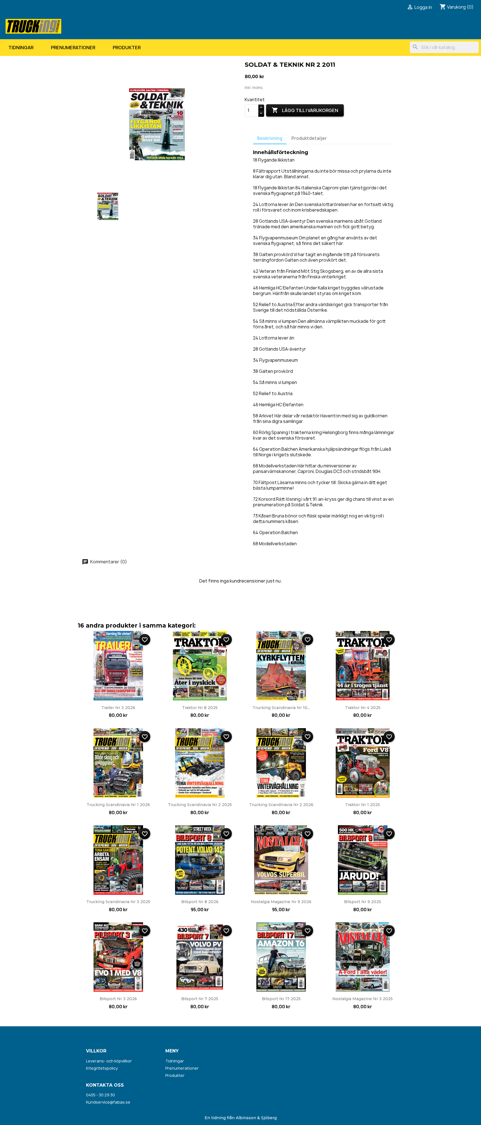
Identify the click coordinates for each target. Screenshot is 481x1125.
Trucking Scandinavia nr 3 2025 (118, 901)
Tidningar (20, 47)
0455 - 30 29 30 (100, 1094)
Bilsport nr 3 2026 (118, 998)
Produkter (127, 47)
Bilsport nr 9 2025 (362, 901)
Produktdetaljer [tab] (309, 138)
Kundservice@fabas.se (108, 1102)
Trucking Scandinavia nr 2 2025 (200, 804)
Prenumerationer (73, 47)
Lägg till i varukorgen (305, 110)
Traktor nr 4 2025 (363, 707)
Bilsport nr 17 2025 (281, 998)
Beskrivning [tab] (269, 138)
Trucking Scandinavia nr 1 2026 (118, 804)
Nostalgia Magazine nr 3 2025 (362, 998)
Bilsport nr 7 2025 (199, 998)
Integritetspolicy (102, 1068)
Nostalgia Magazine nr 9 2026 (281, 901)
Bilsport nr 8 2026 (200, 901)
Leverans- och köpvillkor (109, 1061)
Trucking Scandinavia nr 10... (281, 707)
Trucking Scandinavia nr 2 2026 (281, 804)
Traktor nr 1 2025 (362, 804)
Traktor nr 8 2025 (200, 707)
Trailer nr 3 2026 (118, 707)
